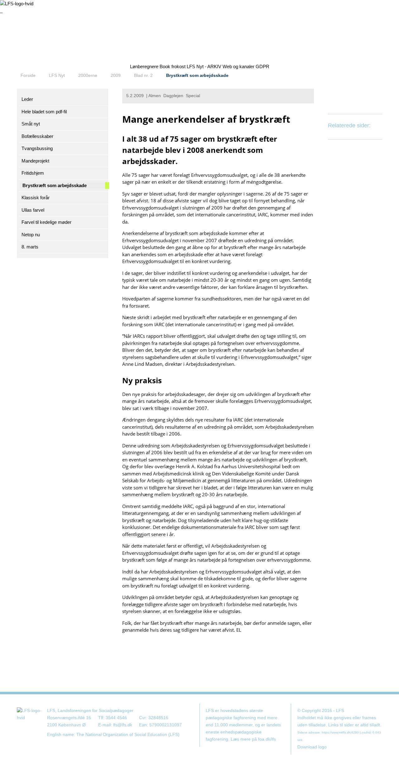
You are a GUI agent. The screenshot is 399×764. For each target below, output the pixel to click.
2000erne (87, 75)
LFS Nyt (57, 75)
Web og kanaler (238, 66)
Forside (28, 75)
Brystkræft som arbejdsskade (197, 75)
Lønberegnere (144, 66)
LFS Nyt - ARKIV (204, 66)
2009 (116, 75)
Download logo (312, 747)
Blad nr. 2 (143, 75)
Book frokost (172, 66)
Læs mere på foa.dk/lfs (253, 739)
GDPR (262, 66)
